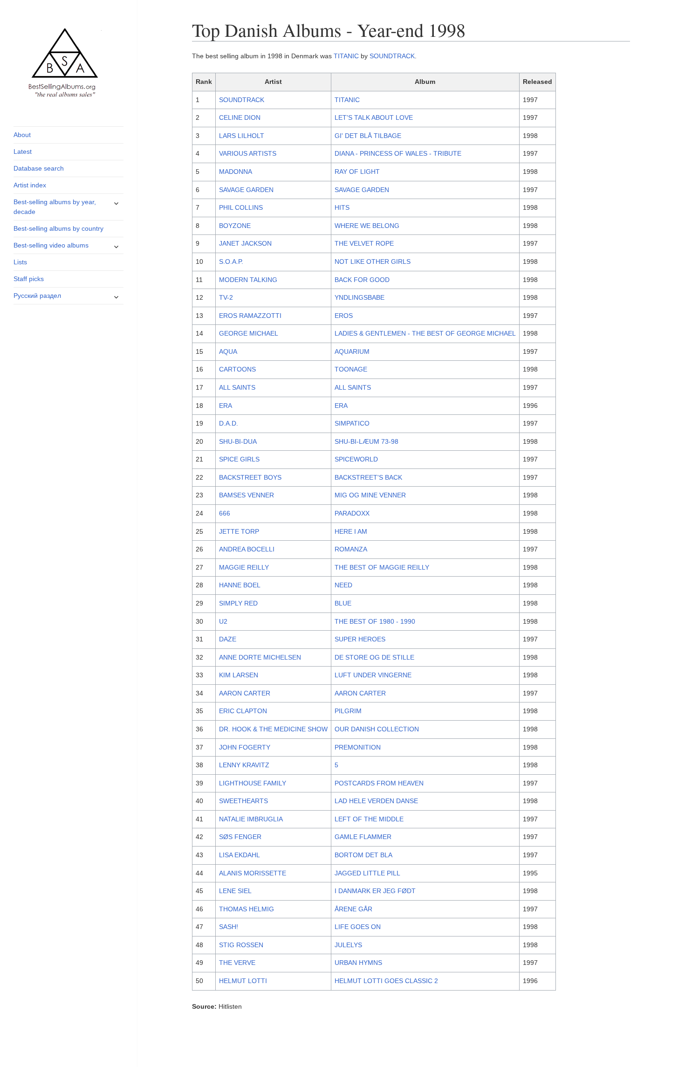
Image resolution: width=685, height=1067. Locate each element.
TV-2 (226, 297)
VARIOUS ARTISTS (247, 153)
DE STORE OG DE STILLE (374, 657)
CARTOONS (237, 369)
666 (224, 513)
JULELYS (348, 945)
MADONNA (235, 171)
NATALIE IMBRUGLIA (251, 819)
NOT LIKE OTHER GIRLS (373, 261)
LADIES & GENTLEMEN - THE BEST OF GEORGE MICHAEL (425, 333)
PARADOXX (352, 513)
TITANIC (346, 56)
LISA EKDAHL (239, 855)
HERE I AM (351, 531)
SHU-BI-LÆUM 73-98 (366, 441)
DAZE (227, 639)
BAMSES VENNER (246, 495)
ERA (225, 405)
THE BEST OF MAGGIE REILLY (382, 567)
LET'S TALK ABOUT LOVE (374, 117)
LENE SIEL (235, 891)
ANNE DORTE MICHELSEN (260, 657)
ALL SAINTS (237, 387)
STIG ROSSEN (241, 945)
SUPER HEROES (360, 639)
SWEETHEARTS (243, 801)
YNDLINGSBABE (359, 297)
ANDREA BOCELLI (246, 549)
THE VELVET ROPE (364, 243)
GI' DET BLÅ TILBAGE (368, 135)
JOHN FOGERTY (244, 747)
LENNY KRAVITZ (244, 765)
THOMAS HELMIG (246, 909)
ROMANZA (351, 549)
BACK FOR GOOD (362, 279)
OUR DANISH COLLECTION (377, 729)
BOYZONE (235, 225)
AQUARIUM (352, 351)
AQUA (228, 351)
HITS (342, 207)
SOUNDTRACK (392, 56)
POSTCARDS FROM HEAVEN (379, 783)
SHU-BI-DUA (238, 441)
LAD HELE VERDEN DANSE (376, 801)
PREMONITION (358, 747)
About (22, 134)
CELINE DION (239, 117)
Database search (39, 168)
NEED (343, 585)
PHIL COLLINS (241, 207)
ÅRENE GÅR (353, 909)
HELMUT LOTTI (243, 980)
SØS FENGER (240, 836)
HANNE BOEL (239, 585)
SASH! (228, 926)
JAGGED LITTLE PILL (367, 873)
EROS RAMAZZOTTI (250, 315)
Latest (23, 151)
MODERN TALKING (248, 279)
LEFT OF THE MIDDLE (369, 819)
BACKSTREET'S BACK (368, 477)
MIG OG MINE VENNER (370, 495)
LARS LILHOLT (241, 135)
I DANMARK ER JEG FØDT (375, 891)
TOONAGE (351, 369)
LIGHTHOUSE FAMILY (252, 783)
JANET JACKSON (245, 243)
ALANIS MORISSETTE (252, 873)
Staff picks (29, 278)
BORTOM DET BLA (363, 855)
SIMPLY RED (238, 603)
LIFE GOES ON (358, 926)
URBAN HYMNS (358, 962)
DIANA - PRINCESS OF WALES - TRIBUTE (398, 153)
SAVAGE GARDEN (246, 189)
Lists (20, 262)
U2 (223, 621)
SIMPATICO (352, 423)
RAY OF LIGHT (357, 171)
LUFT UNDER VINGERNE (373, 675)
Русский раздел (37, 295)
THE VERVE (237, 962)
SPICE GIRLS (239, 459)
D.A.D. (228, 423)
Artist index (30, 185)
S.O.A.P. (231, 261)
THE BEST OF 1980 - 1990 (375, 621)
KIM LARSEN (238, 675)
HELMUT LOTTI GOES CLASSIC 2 (386, 980)
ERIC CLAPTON (243, 711)
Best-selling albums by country (58, 228)
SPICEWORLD (356, 459)
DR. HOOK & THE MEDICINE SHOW (273, 729)
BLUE (343, 603)
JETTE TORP (239, 531)
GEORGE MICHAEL (248, 333)
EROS (344, 315)
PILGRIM (348, 711)
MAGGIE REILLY (244, 567)
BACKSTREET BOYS (250, 477)
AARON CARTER (244, 693)
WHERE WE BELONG (367, 225)
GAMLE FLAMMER (363, 836)
